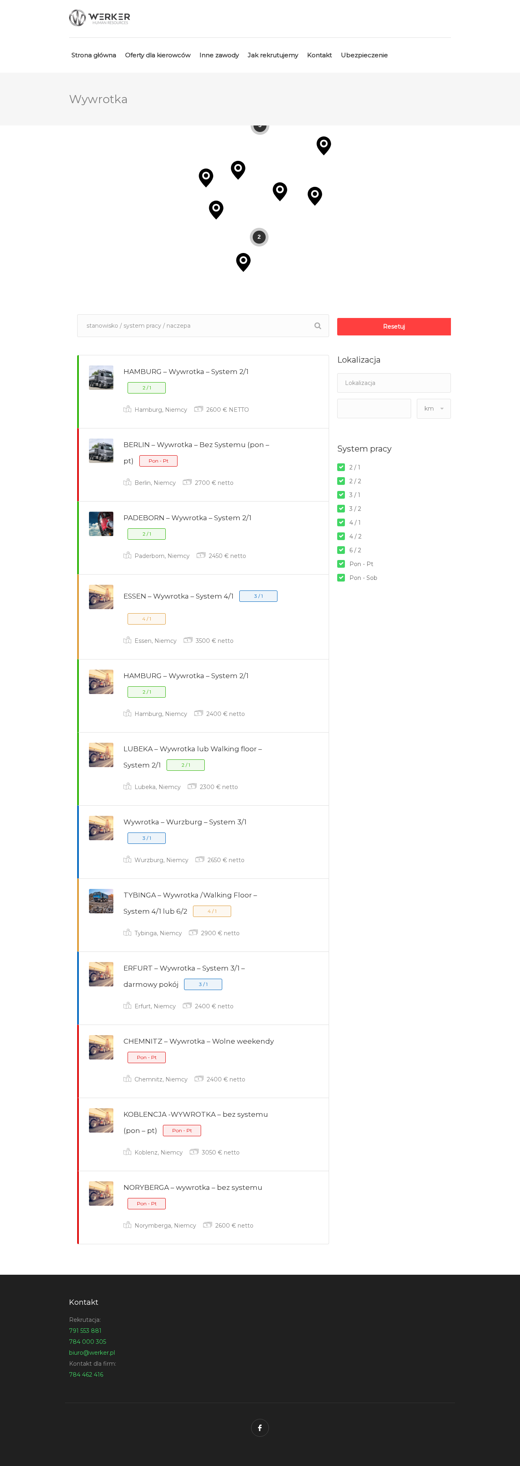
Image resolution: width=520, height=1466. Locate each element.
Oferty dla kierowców (158, 55)
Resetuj (394, 326)
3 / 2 (355, 508)
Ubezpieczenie (364, 55)
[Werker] (99, 17)
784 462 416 (86, 1374)
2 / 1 (354, 467)
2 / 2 (355, 481)
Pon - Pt (361, 564)
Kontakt (319, 55)
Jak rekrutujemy (273, 55)
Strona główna (94, 55)
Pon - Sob (363, 578)
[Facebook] (260, 1428)
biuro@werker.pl (92, 1352)
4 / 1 (355, 522)
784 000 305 (87, 1341)
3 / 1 (354, 495)
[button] (324, 146)
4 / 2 (355, 536)
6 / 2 (355, 550)
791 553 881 (85, 1330)
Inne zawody (219, 55)
